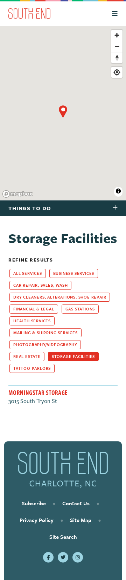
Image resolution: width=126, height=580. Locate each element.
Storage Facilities (73, 356)
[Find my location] (116, 72)
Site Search (63, 537)
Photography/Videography (45, 344)
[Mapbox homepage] (17, 194)
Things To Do (29, 208)
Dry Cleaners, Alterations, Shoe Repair (59, 297)
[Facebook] (48, 557)
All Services (27, 273)
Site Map (80, 520)
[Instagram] (77, 557)
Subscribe (34, 503)
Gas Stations (80, 309)
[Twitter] (63, 557)
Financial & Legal (33, 309)
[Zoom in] (116, 35)
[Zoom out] (116, 46)
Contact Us (76, 503)
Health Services (32, 321)
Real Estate (27, 356)
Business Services (73, 273)
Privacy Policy (37, 520)
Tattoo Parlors (32, 368)
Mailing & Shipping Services (45, 333)
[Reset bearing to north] (116, 57)
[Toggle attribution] (118, 191)
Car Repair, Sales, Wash (40, 285)
